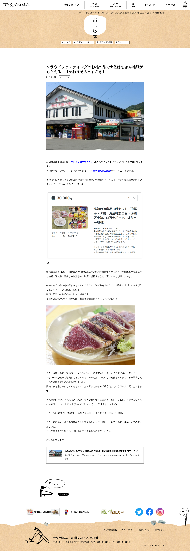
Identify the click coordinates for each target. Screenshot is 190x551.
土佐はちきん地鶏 (102, 171)
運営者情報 (160, 530)
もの (95, 5)
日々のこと (123, 42)
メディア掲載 (105, 42)
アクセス (170, 4)
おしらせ (150, 4)
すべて (67, 42)
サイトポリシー (128, 530)
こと (115, 5)
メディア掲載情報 (109, 530)
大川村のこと (71, 4)
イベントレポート (84, 42)
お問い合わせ (145, 530)
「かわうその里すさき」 (81, 162)
